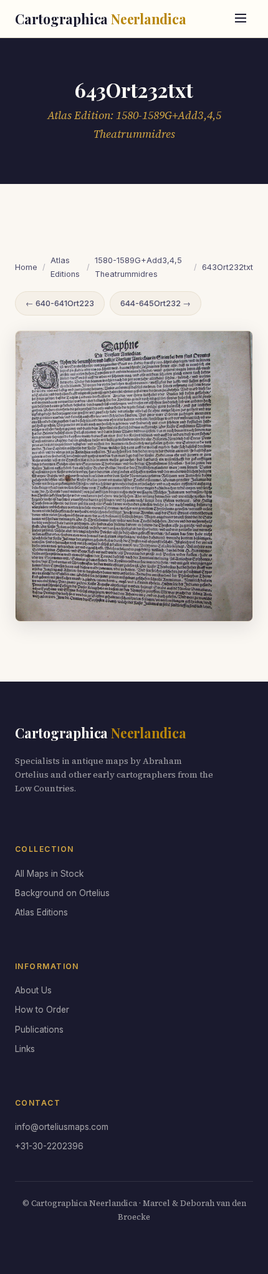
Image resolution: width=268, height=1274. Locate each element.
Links (25, 1049)
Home (26, 267)
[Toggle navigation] (240, 19)
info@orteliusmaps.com (61, 1127)
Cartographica (100, 18)
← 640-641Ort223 (60, 303)
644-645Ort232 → (155, 303)
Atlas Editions (65, 267)
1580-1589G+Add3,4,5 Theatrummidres (138, 267)
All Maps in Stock (49, 874)
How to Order (42, 1010)
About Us (33, 990)
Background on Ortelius (62, 893)
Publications (39, 1030)
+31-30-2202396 (49, 1146)
